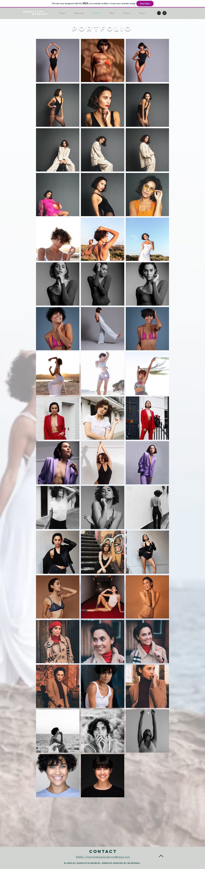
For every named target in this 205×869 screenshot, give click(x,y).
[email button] (159, 13)
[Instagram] (164, 13)
